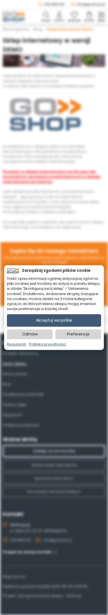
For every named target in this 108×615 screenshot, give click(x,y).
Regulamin (16, 344)
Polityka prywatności (47, 344)
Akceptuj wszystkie (54, 320)
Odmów (30, 334)
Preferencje (78, 334)
